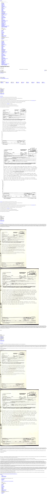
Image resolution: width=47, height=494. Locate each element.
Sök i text (2, 18)
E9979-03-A (33, 82)
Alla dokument (3, 4)
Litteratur (2, 47)
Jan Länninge (7, 78)
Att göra (2, 10)
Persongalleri (3, 3)
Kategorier (3, 34)
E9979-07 (43, 82)
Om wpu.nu (3, 479)
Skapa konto (3, 38)
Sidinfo (2, 482)
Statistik (2, 9)
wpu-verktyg (3, 14)
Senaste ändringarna (4, 11)
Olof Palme (8, 103)
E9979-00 (2, 82)
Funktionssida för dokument (4, 51)
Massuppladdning (3, 13)
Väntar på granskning (4, 476)
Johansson (1, 201)
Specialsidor (3, 23)
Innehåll (2, 7)
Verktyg (2, 59)
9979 (44, 70)
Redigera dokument (2, 93)
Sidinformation (3, 25)
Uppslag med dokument (4, 35)
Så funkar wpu (3, 19)
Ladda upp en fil (3, 12)
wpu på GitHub (3, 16)
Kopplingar (3, 36)
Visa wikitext (3, 32)
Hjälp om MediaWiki (4, 21)
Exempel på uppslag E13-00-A (5, 20)
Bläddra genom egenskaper (4, 26)
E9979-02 (28, 82)
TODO (2, 15)
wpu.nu (1, 0)
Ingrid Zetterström (3, 78)
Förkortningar (3, 6)
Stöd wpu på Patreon (4, 17)
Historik (2, 33)
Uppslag (2, 30)
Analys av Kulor (3, 43)
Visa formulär (3, 486)
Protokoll (2, 5)
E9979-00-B (7, 82)
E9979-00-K (23, 82)
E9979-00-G (18, 82)
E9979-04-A (38, 82)
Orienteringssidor (3, 8)
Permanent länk (3, 24)
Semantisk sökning (3, 55)
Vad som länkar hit (3, 22)
